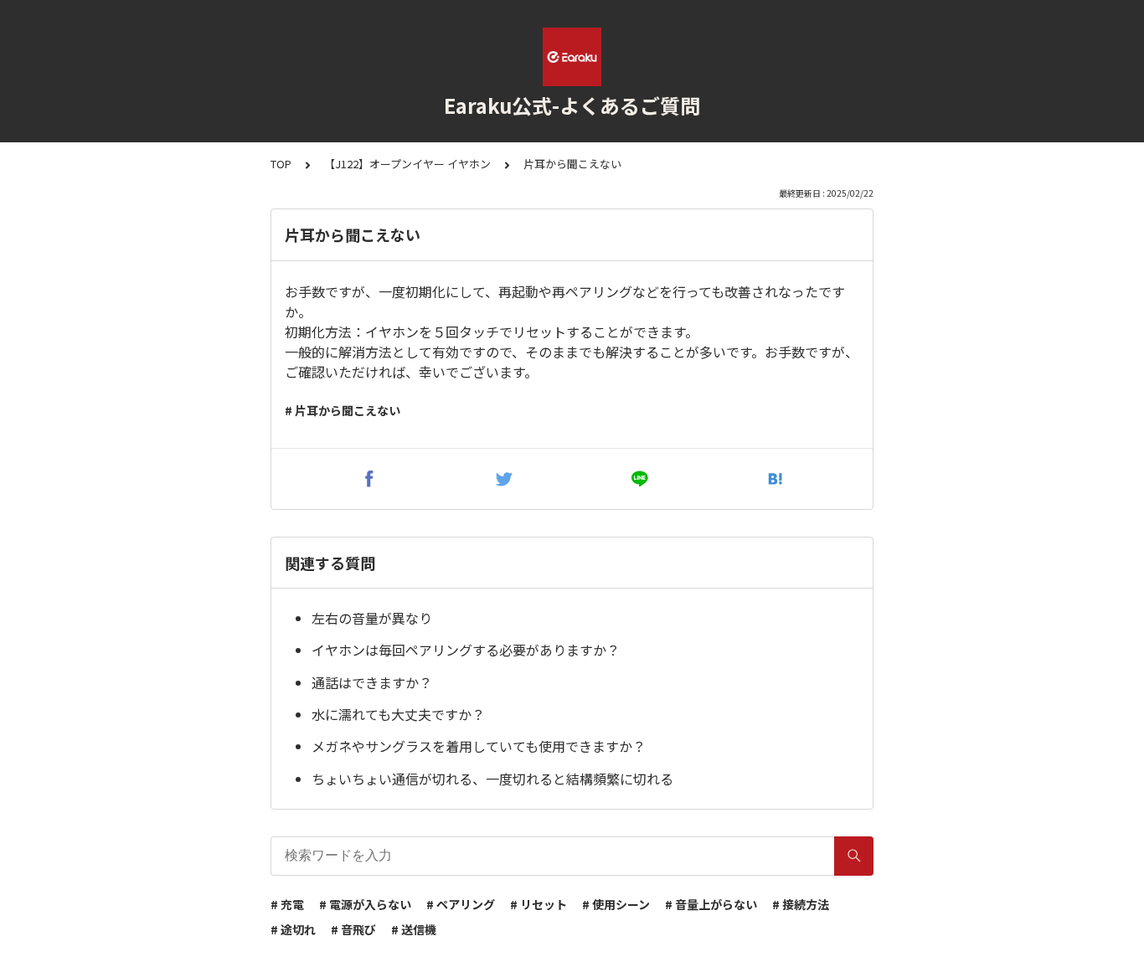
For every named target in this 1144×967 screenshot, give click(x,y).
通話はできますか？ (372, 682)
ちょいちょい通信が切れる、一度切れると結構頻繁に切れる (492, 779)
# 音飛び (353, 929)
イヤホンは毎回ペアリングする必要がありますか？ (466, 650)
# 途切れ (293, 929)
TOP (281, 164)
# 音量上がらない (711, 904)
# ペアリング (460, 904)
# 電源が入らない (365, 904)
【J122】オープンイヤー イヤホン (407, 164)
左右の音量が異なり (372, 618)
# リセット (538, 904)
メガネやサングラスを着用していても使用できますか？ (479, 746)
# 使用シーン (616, 904)
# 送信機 (413, 929)
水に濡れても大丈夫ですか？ (398, 714)
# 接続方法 (800, 904)
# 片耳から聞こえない (342, 410)
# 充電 (287, 904)
